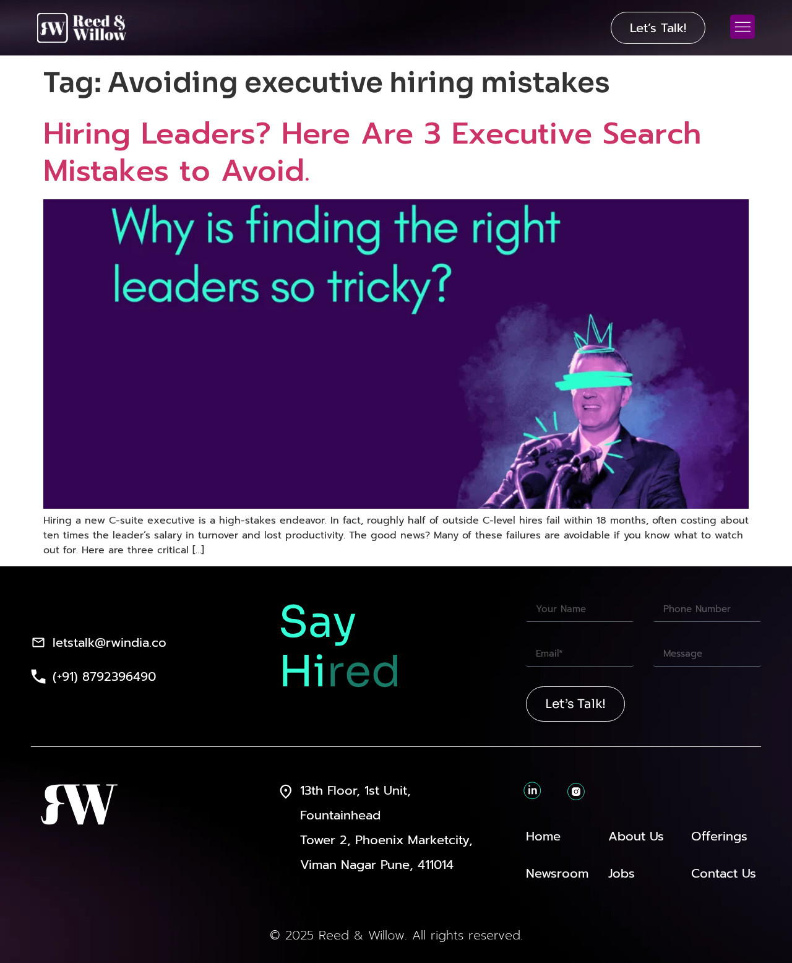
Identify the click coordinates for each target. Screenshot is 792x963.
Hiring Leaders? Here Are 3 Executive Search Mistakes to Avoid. (372, 152)
